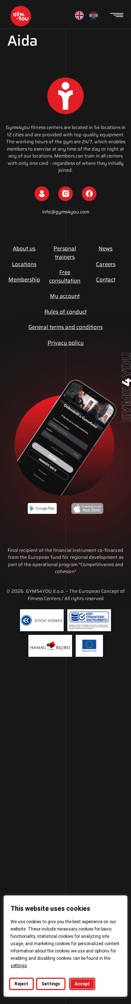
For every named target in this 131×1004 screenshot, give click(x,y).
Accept (82, 983)
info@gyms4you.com (65, 212)
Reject (21, 983)
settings (19, 965)
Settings (50, 983)
